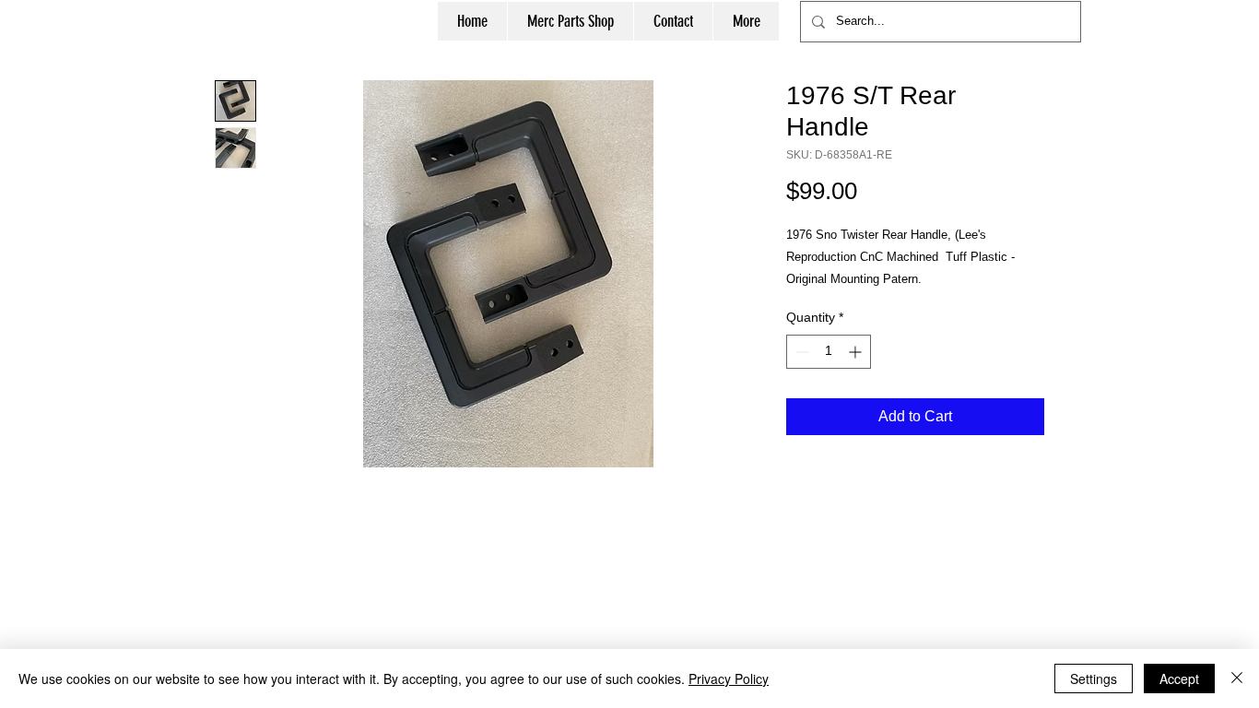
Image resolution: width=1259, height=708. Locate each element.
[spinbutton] (828, 352)
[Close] (1237, 678)
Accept (1179, 678)
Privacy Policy (728, 678)
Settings (1093, 678)
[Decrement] (800, 352)
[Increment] (856, 352)
